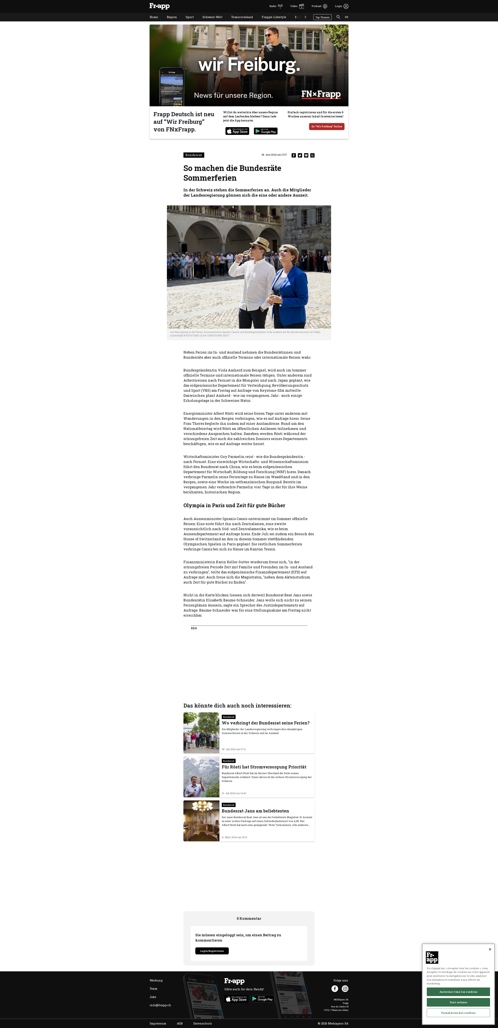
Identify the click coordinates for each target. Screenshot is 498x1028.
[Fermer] (490, 949)
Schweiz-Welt (209, 21)
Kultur (297, 21)
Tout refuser (458, 1002)
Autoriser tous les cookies (458, 992)
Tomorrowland (239, 21)
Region (169, 21)
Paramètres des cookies (458, 1013)
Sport (187, 21)
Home (151, 21)
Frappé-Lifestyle (271, 21)
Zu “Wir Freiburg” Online (326, 126)
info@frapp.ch (160, 1005)
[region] (458, 984)
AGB (180, 1023)
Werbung (156, 980)
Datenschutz (202, 1023)
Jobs (153, 997)
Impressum (158, 1023)
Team (153, 988)
